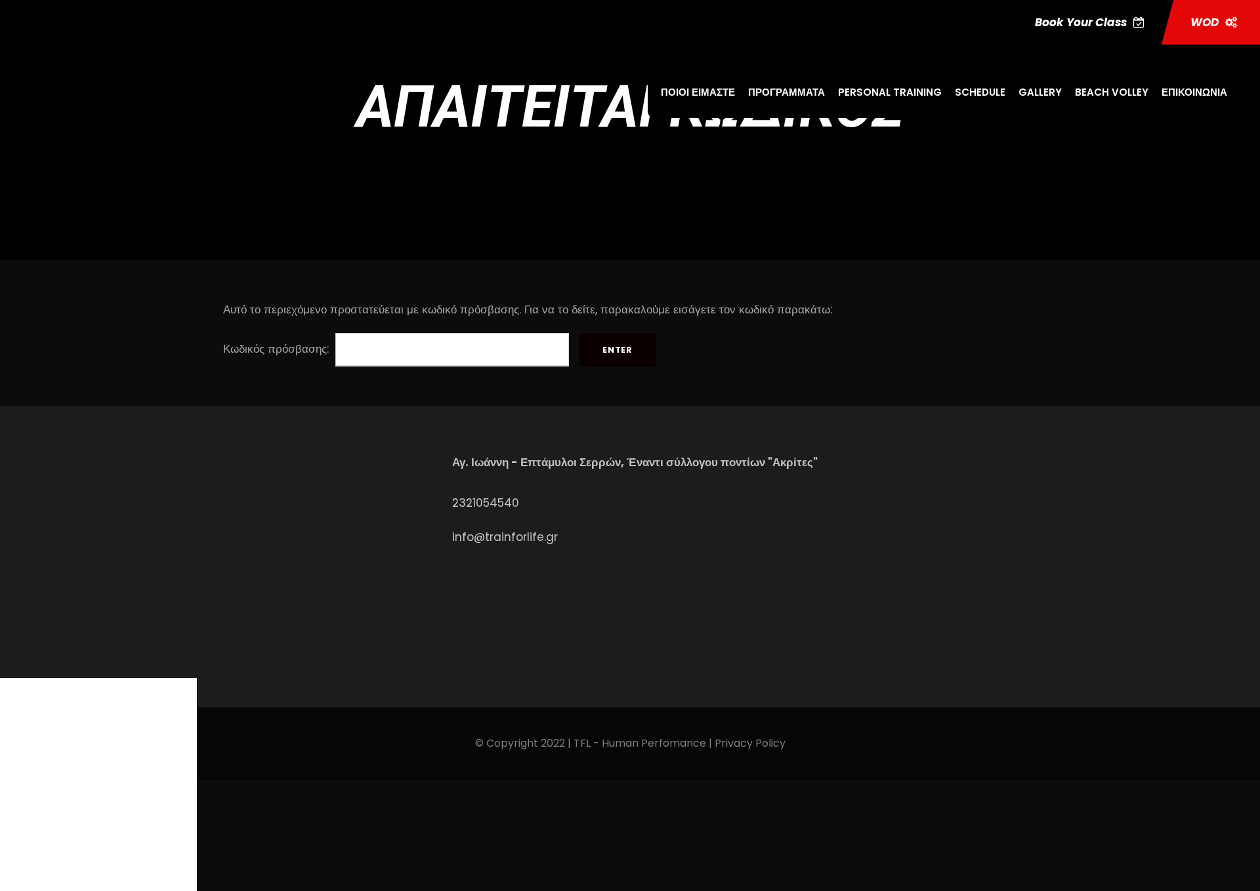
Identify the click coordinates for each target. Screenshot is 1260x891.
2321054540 (485, 503)
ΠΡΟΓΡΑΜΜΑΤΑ (786, 92)
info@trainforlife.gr (505, 537)
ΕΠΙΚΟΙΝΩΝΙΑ (1194, 92)
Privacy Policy (750, 743)
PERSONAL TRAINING (890, 92)
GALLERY (1040, 92)
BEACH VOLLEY (1111, 92)
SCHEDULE (980, 92)
